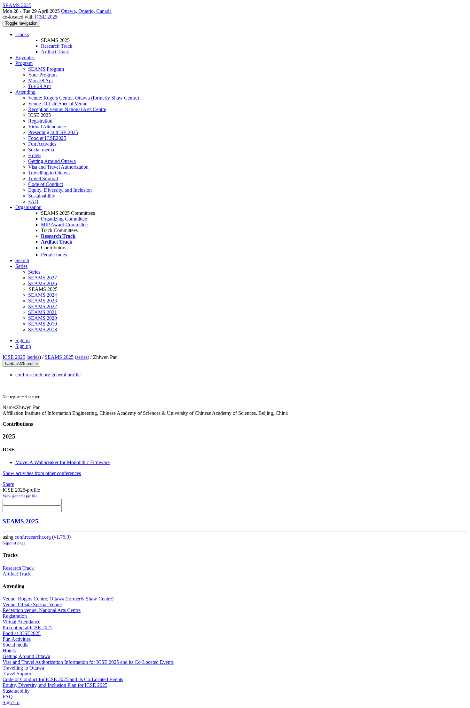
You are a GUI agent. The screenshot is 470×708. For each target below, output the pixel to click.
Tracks (22, 34)
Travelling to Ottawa (49, 172)
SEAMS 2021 (42, 312)
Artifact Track (55, 51)
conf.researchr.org (33, 537)
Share (8, 484)
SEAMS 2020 (42, 318)
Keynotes (25, 57)
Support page (14, 543)
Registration (40, 121)
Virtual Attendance (47, 126)
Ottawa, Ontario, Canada (86, 11)
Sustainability (41, 195)
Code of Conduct (45, 184)
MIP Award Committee (64, 224)
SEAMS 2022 (42, 306)
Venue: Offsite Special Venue (57, 103)
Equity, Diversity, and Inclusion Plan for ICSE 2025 (55, 685)
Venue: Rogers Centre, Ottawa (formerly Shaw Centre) (83, 98)
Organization (28, 207)
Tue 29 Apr (39, 86)
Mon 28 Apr (40, 80)
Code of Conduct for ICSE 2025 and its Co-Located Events (63, 679)
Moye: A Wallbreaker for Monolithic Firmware (62, 462)
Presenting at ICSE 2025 (53, 132)
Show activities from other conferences (42, 473)
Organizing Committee (64, 218)
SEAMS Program (46, 69)
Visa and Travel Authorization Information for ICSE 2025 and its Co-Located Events (88, 662)
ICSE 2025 (46, 17)
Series (34, 272)
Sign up (23, 346)
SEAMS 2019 (42, 323)
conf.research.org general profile (48, 374)
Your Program (42, 74)
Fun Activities (42, 144)
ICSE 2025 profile (21, 363)
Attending (25, 92)
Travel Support (43, 178)
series (33, 357)
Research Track (56, 46)
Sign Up (11, 702)
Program (24, 63)
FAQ (33, 201)
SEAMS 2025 (59, 357)
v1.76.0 (61, 537)
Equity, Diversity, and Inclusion (60, 190)
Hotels (34, 155)
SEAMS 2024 (42, 295)
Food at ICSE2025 (47, 138)
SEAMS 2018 (42, 329)
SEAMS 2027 (42, 277)
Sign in (22, 340)
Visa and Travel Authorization (58, 167)
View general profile (20, 496)
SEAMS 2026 (42, 283)
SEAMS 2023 (42, 300)
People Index (54, 254)
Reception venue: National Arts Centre (67, 109)
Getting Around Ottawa (52, 161)
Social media (41, 149)
